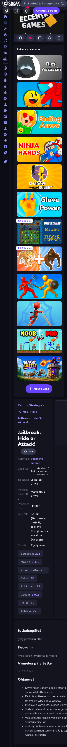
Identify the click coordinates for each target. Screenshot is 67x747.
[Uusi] (5, 29)
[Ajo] (5, 68)
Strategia (35, 405)
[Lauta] (5, 104)
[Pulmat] (5, 110)
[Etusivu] (5, 17)
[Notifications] (26, 10)
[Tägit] (5, 162)
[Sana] (5, 116)
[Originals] (5, 47)
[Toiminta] (5, 141)
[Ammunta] (5, 74)
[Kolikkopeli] (5, 92)
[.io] (5, 80)
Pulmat (23, 412)
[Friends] (6, 10)
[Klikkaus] (5, 86)
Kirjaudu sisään (46, 11)
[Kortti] (5, 98)
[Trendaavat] (5, 35)
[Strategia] (5, 135)
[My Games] (16, 10)
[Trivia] (5, 147)
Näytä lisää (41, 389)
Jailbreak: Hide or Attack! (30, 420)
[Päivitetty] (5, 41)
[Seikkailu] (5, 123)
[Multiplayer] (5, 53)
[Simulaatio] (5, 129)
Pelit (21, 405)
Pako (33, 412)
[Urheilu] (5, 153)
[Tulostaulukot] (5, 59)
